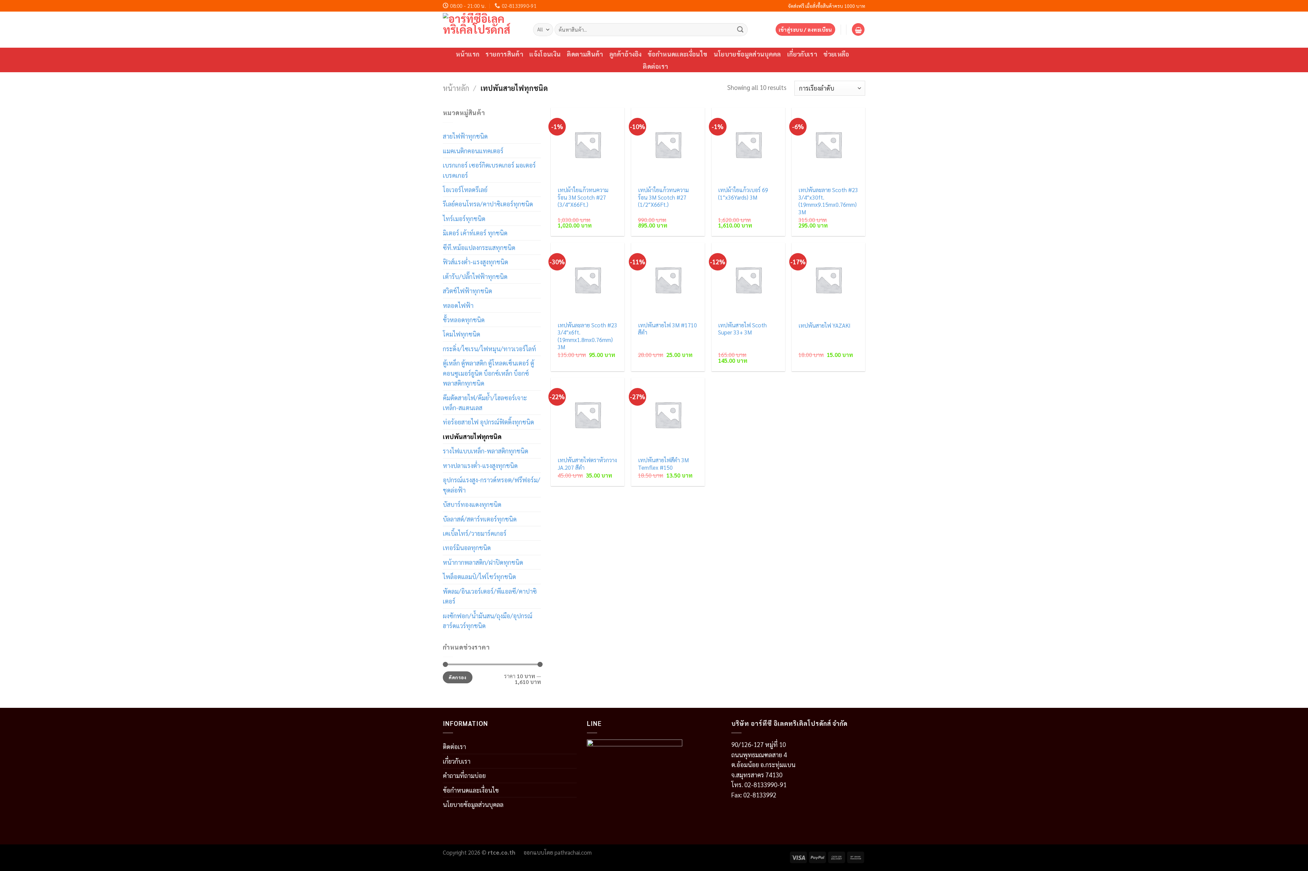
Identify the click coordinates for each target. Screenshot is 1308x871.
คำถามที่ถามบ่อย (464, 775)
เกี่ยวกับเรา (802, 54)
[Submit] (740, 29)
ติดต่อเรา (655, 66)
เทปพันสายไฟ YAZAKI (824, 325)
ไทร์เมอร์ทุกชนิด (464, 218)
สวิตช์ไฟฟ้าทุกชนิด (467, 290)
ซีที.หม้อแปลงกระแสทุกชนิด (479, 247)
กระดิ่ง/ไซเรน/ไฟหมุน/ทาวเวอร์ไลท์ (489, 348)
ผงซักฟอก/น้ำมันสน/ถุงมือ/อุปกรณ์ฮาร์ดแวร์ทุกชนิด (487, 620)
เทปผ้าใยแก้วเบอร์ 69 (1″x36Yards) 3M (743, 193)
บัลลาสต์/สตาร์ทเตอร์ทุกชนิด (480, 519)
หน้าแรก (467, 54)
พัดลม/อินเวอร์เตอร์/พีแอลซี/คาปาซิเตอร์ (490, 596)
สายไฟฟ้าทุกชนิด (465, 136)
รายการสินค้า (504, 54)
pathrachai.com (573, 852)
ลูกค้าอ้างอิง (625, 54)
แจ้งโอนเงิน (545, 54)
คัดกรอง (457, 677)
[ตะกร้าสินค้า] (858, 29)
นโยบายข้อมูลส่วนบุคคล (747, 54)
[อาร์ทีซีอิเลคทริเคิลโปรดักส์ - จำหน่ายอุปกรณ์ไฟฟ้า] (483, 30)
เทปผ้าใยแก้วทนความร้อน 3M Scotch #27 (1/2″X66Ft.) (663, 197)
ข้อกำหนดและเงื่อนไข (677, 54)
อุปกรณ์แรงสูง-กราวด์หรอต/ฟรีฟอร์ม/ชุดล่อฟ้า (491, 485)
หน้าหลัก (456, 88)
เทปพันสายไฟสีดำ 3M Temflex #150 (663, 463)
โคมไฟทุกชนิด (461, 334)
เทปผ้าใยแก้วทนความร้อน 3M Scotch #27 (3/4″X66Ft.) (583, 197)
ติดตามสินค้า (585, 54)
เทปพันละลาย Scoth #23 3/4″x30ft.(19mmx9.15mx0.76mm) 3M (828, 201)
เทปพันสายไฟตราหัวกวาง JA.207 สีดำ (587, 463)
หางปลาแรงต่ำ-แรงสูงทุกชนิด (480, 465)
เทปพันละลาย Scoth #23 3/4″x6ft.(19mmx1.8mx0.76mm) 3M (587, 336)
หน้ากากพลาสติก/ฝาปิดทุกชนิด (483, 562)
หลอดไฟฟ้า (458, 305)
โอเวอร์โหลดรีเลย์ (465, 189)
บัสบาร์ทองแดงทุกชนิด (472, 504)
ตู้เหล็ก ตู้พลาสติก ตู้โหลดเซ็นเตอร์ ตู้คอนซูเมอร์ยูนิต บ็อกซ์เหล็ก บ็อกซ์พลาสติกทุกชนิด (488, 373)
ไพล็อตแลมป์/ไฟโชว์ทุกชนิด (479, 576)
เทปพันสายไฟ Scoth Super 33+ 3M (742, 329)
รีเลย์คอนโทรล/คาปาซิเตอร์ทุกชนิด (488, 204)
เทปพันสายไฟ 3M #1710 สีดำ (667, 329)
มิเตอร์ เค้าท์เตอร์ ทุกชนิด (475, 233)
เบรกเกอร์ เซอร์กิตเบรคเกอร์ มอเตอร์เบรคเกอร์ (489, 170)
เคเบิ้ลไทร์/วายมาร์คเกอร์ (475, 533)
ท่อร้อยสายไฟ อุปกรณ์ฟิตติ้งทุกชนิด (488, 422)
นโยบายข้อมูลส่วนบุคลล (473, 804)
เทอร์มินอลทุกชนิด (467, 547)
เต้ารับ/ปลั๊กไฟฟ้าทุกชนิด (475, 276)
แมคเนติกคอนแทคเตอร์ (473, 150)
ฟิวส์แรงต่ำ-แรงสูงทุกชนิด (475, 262)
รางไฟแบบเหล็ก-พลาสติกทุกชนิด (485, 451)
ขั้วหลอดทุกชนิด (464, 319)
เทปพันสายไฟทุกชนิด (472, 436)
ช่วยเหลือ (836, 54)
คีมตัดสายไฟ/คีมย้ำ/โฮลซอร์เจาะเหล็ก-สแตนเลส (485, 402)
